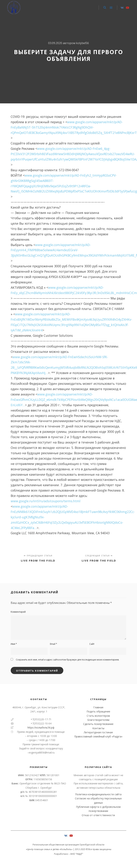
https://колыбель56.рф (40, 727)
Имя (14, 643)
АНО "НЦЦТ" (76, 853)
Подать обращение (98, 711)
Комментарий (18, 611)
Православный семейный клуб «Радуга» (98, 736)
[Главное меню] (111, 7)
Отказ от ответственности (98, 815)
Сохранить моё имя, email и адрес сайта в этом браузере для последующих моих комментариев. (67, 659)
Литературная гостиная (98, 732)
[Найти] (105, 7)
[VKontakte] (122, 7)
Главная (98, 707)
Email (53, 643)
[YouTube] (127, 7)
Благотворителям (98, 720)
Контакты (98, 728)
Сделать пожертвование (98, 724)
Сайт (91, 643)
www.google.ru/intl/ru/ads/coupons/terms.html (45, 501)
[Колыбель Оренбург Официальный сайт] (14, 7)
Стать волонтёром (98, 715)
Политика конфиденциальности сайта (98, 794)
